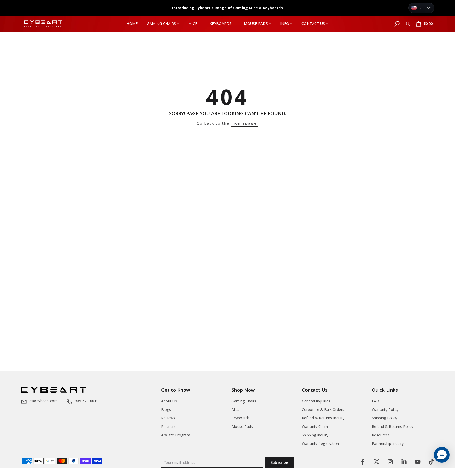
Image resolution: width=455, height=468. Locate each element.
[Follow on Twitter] (376, 461)
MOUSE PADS (256, 23)
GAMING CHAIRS (161, 23)
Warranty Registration (320, 443)
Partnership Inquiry (388, 443)
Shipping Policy (384, 417)
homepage (244, 123)
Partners (168, 426)
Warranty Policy (385, 409)
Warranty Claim (315, 426)
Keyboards (240, 417)
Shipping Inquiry (315, 434)
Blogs (166, 409)
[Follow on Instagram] (390, 461)
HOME (132, 23)
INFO (284, 23)
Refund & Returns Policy (392, 426)
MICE (192, 23)
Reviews (168, 417)
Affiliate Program (175, 434)
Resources (381, 434)
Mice (235, 409)
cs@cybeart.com (43, 400)
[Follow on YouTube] (418, 461)
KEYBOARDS (220, 23)
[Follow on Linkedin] (404, 461)
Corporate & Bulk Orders (323, 409)
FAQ (375, 401)
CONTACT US (313, 23)
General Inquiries (316, 401)
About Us (169, 401)
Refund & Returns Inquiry (323, 417)
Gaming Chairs (243, 401)
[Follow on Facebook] (363, 461)
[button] (442, 455)
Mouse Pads (242, 426)
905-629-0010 (86, 400)
